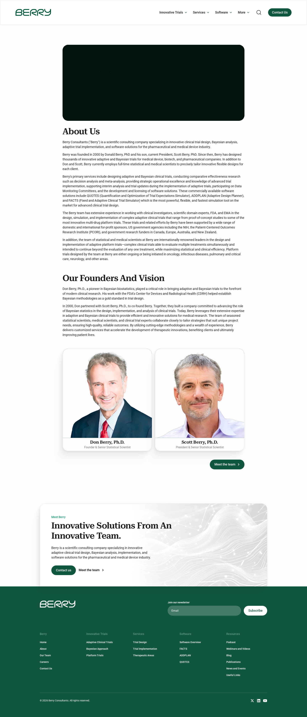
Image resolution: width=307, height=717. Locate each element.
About (43, 648)
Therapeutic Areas (143, 655)
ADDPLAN (185, 655)
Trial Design (140, 642)
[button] (173, 12)
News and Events (236, 668)
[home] (33, 12)
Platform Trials (94, 655)
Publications (233, 662)
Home (43, 642)
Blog (228, 655)
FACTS (183, 648)
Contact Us (280, 12)
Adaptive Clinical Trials (99, 642)
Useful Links (233, 675)
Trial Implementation (145, 648)
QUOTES (184, 662)
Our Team (45, 655)
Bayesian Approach (97, 648)
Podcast (231, 642)
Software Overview (190, 642)
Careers (44, 662)
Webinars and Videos (238, 648)
